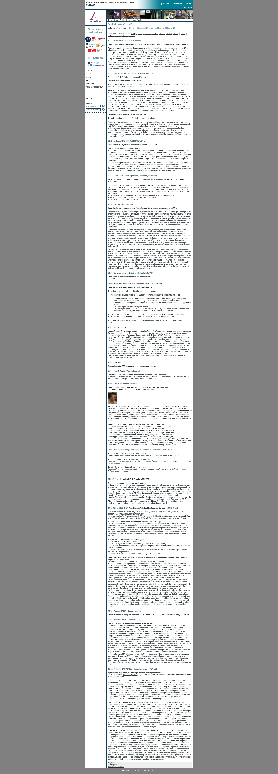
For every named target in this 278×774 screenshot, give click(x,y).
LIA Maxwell (138, 514)
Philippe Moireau (124, 81)
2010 (131, 36)
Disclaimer (127, 770)
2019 (147, 34)
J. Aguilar (122, 371)
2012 (117, 36)
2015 (175, 34)
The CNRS (167, 3)
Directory (89, 98)
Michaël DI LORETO (122, 327)
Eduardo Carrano (158, 508)
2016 (168, 34)
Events (88, 77)
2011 (124, 36)
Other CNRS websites (183, 3)
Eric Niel (117, 362)
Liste (183, 518)
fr (188, 7)
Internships (89, 84)
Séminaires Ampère (116, 767)
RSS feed (151, 770)
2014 (183, 34)
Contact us (136, 770)
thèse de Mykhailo (130, 675)
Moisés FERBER (142, 479)
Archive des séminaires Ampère (131, 20)
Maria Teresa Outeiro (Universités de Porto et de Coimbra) (138, 284)
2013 (110, 36)
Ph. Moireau (113, 77)
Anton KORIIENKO (127, 479)
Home (110, 20)
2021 (133, 34)
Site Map (144, 770)
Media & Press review (94, 87)
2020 (140, 34)
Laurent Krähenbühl (118, 28)
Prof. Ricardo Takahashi (139, 508)
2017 (161, 34)
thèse (137, 453)
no (191, 7)
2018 (154, 34)
